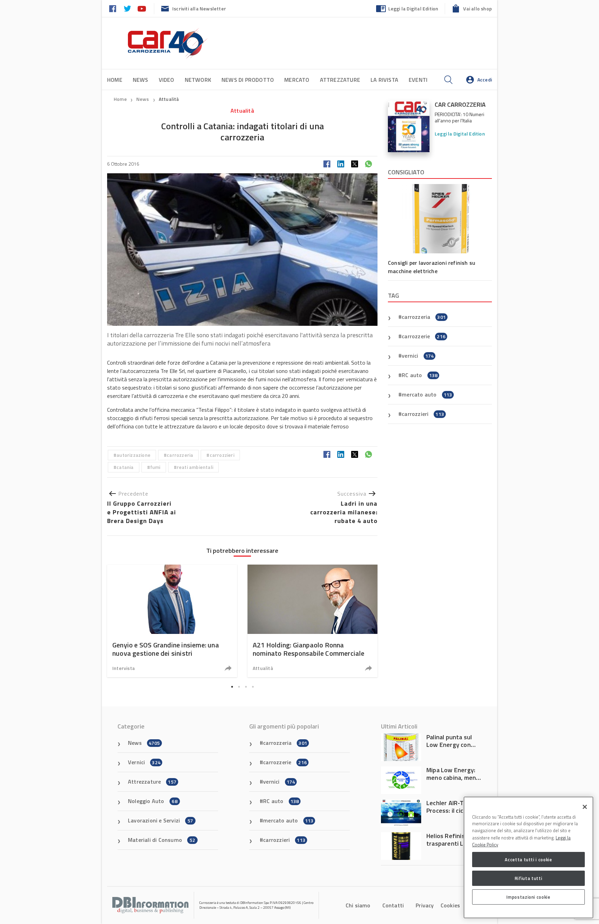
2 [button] (238, 686)
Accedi (484, 79)
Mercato (296, 80)
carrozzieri (222, 455)
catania (124, 467)
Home (114, 80)
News (140, 80)
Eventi (418, 80)
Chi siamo (358, 905)
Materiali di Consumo (161, 840)
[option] (172, 620)
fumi (155, 467)
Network (198, 80)
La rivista (384, 80)
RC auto (419, 375)
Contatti (393, 905)
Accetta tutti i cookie (528, 859)
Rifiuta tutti (528, 878)
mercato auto (427, 394)
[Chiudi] (584, 806)
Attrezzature (340, 80)
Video (166, 80)
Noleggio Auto (152, 801)
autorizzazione (133, 455)
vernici (418, 355)
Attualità (169, 99)
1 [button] (231, 686)
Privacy (425, 905)
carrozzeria (180, 455)
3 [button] (245, 686)
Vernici (144, 762)
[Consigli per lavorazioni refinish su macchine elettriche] (440, 218)
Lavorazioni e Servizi (160, 820)
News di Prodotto (248, 80)
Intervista (123, 668)
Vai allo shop (477, 8)
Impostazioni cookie (528, 897)
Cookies (450, 905)
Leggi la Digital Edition (413, 8)
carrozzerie (423, 336)
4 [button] (252, 686)
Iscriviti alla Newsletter (199, 8)
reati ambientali (195, 467)
